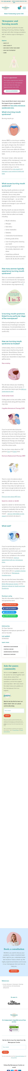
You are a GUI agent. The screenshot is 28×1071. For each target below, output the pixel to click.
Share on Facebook (10, 608)
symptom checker (20, 571)
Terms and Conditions (20, 1056)
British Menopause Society (10, 584)
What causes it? (7, 45)
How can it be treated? (9, 50)
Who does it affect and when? (11, 48)
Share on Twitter (9, 612)
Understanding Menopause (11, 651)
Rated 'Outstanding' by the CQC (14, 14)
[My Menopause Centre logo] (5, 8)
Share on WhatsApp (10, 615)
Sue (8, 451)
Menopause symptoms (10, 654)
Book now (14, 971)
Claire (15, 451)
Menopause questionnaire (11, 646)
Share (4, 52)
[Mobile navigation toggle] (24, 8)
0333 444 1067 (7, 1)
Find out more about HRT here (11, 496)
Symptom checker (8, 649)
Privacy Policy (16, 730)
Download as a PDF (10, 604)
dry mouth (16, 169)
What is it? (6, 43)
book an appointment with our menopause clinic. (12, 560)
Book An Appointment (12, 91)
